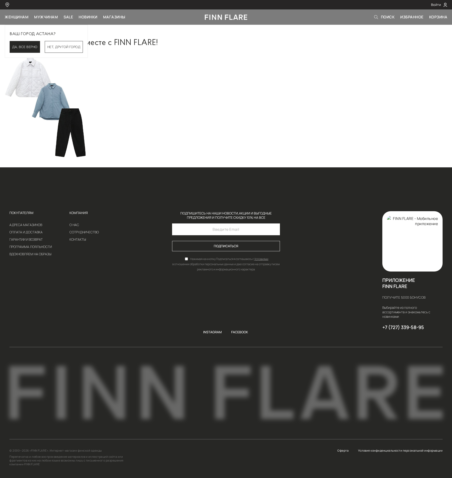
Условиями (261, 259)
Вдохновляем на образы (30, 254)
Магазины (114, 17)
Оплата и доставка (26, 232)
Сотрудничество (84, 232)
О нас (74, 225)
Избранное (412, 17)
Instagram (212, 332)
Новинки (88, 17)
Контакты (77, 239)
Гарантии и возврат (26, 239)
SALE (68, 17)
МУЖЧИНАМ (46, 17)
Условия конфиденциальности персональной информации (400, 451)
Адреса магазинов (25, 225)
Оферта (343, 451)
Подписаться (226, 246)
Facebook (239, 332)
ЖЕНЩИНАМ (16, 17)
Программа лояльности (30, 246)
